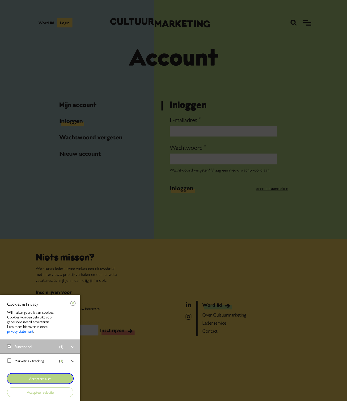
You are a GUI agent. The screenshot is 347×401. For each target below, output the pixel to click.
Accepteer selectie (40, 392)
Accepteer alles (40, 378)
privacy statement (20, 331)
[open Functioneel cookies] (72, 347)
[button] (35, 346)
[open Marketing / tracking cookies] (72, 361)
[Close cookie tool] (73, 303)
